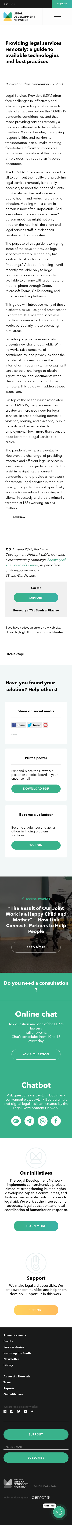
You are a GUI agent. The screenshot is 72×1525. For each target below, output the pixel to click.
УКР (6, 4)
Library (8, 1365)
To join (36, 845)
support (36, 597)
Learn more (36, 1226)
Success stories (36, 899)
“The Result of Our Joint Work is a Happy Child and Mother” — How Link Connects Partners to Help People (36, 919)
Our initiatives (13, 1394)
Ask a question (36, 1054)
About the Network (16, 1376)
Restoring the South (17, 1353)
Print (14, 734)
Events (8, 1341)
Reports (8, 1388)
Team (7, 1382)
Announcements (14, 1335)
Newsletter (11, 1359)
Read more (36, 947)
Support (36, 1310)
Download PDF (36, 788)
